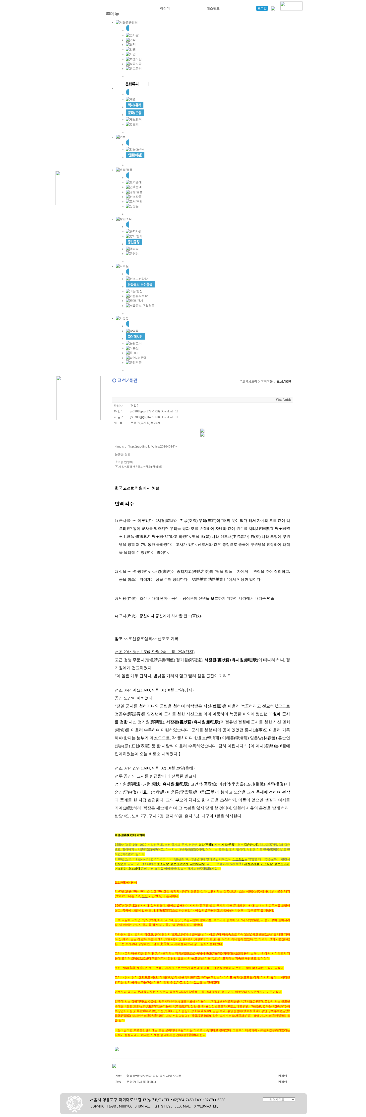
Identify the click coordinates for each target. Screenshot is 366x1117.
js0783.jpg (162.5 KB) (145, 417)
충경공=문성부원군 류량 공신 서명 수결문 (154, 1076)
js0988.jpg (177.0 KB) (145, 411)
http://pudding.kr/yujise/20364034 (151, 446)
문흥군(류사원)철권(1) (141, 1082)
